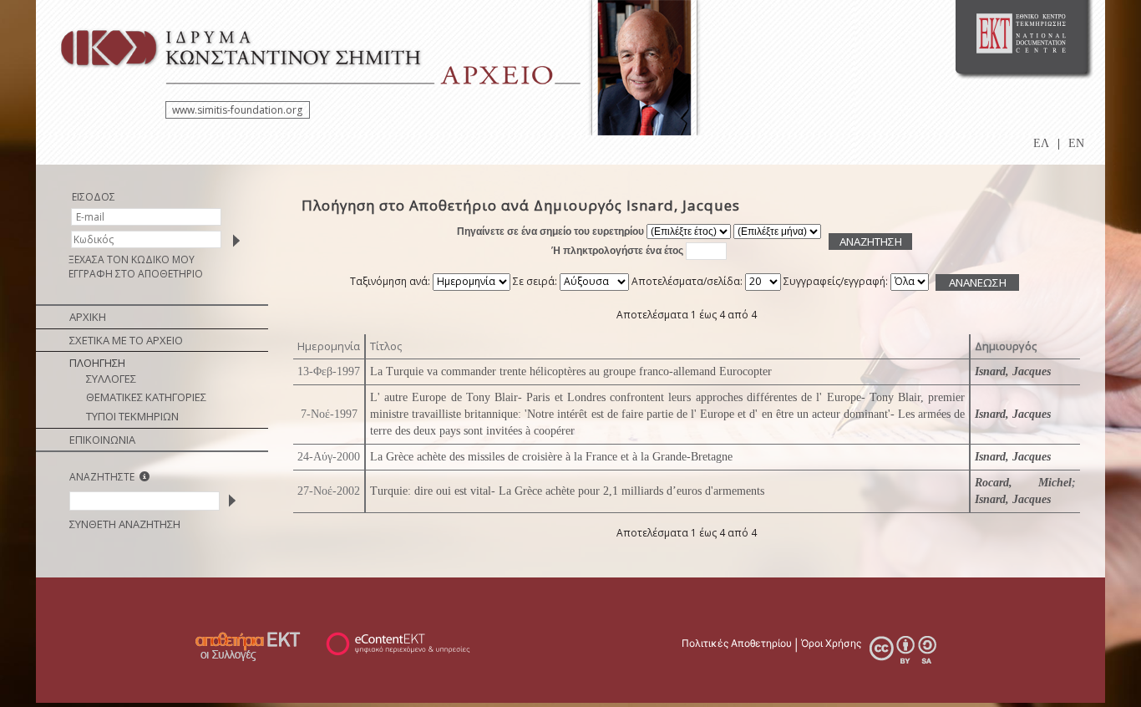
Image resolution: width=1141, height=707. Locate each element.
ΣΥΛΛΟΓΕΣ (111, 378)
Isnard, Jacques (1013, 371)
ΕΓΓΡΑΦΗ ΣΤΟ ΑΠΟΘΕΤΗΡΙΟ (135, 274)
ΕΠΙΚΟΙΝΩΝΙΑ (102, 439)
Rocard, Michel (1023, 482)
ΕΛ (1041, 143)
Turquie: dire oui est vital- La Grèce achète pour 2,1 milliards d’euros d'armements (567, 491)
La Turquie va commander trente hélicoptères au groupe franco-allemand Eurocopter (571, 371)
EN (1076, 143)
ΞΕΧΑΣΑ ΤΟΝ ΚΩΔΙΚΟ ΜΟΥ (131, 259)
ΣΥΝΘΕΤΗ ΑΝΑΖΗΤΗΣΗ (124, 524)
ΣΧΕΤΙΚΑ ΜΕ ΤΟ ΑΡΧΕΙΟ (126, 340)
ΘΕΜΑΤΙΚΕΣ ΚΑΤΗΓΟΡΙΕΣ (146, 396)
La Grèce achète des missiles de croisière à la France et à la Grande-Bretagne (551, 456)
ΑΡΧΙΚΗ (87, 316)
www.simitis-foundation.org (237, 110)
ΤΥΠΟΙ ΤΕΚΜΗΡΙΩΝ (132, 416)
